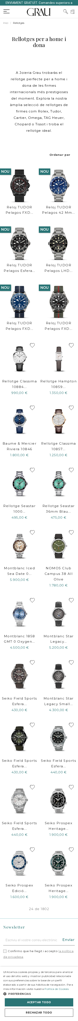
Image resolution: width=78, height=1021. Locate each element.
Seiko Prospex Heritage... (59, 826)
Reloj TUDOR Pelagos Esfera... (19, 268)
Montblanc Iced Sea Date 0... (19, 571)
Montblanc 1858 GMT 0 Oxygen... (19, 639)
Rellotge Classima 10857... (58, 446)
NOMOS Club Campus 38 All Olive (59, 573)
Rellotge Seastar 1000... (19, 509)
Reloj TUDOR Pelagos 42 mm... (58, 210)
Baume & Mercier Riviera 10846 (20, 446)
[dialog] (39, 994)
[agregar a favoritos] (32, 345)
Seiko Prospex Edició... (19, 888)
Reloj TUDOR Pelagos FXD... (19, 210)
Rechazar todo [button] (39, 1012)
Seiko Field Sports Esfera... (19, 701)
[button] (39, 994)
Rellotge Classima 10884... (19, 384)
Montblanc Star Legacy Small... (59, 701)
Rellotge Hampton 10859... (58, 384)
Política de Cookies (56, 989)
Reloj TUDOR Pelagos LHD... (58, 268)
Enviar (68, 940)
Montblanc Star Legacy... (59, 639)
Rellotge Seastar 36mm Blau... (58, 509)
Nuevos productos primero (60, 154)
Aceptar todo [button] (39, 1002)
